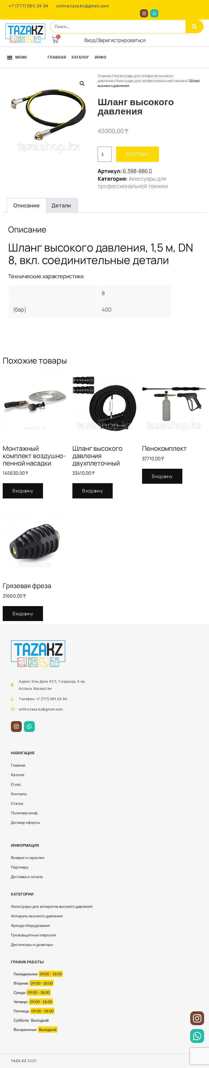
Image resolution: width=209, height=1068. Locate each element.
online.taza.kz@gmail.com (82, 5)
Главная (57, 57)
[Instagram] (144, 13)
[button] (9, 57)
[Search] (194, 26)
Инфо (100, 57)
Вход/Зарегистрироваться (115, 40)
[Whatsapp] (154, 13)
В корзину (137, 154)
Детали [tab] (61, 205)
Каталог (80, 57)
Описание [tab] (26, 205)
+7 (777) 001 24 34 (28, 5)
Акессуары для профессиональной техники (151, 80)
